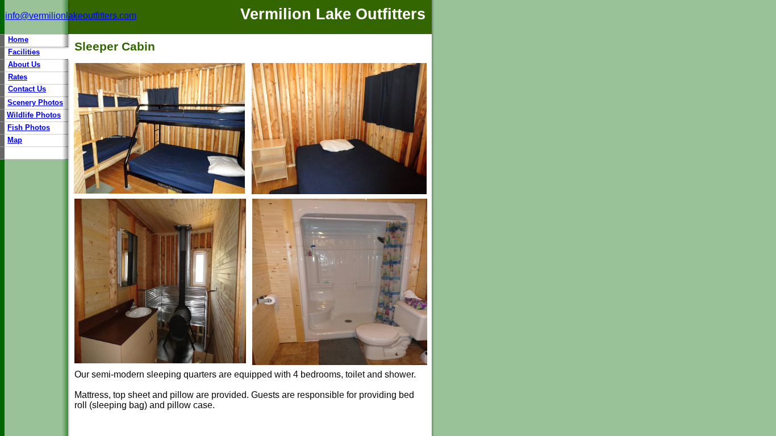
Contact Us (27, 89)
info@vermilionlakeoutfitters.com (70, 15)
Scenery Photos (35, 102)
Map (14, 140)
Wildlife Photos (34, 115)
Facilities (24, 52)
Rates (17, 77)
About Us (24, 64)
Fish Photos (28, 127)
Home (18, 39)
